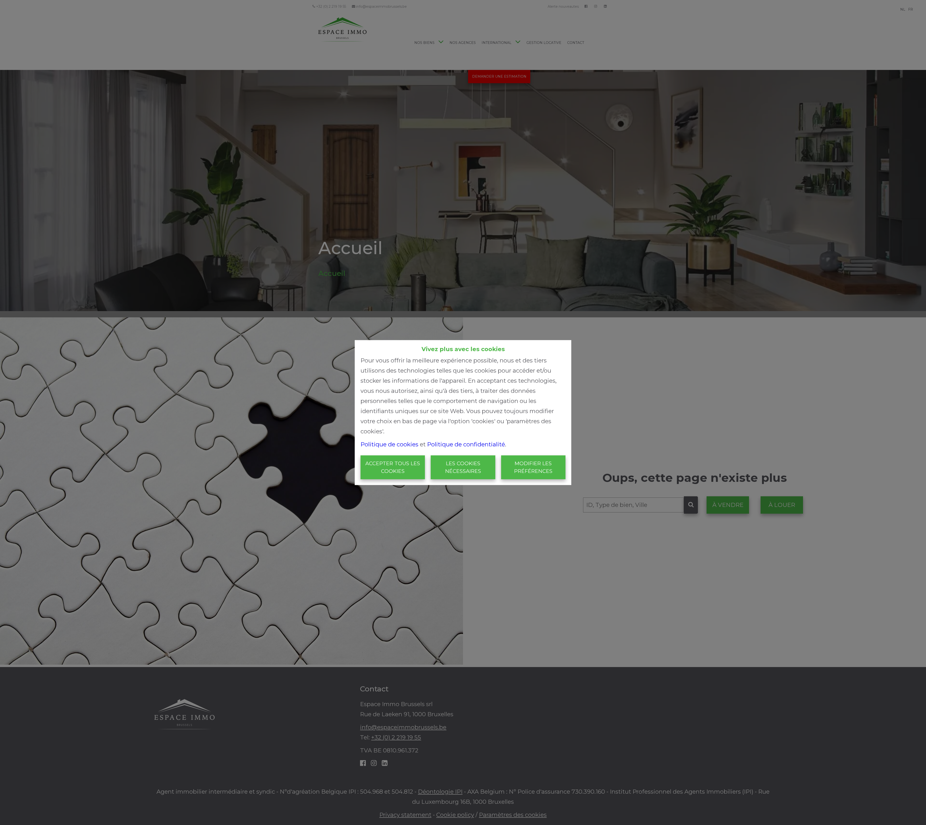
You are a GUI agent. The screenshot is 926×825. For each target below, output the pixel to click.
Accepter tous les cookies (392, 467)
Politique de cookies (389, 444)
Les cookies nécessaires (463, 467)
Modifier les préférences (533, 467)
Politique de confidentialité (466, 444)
